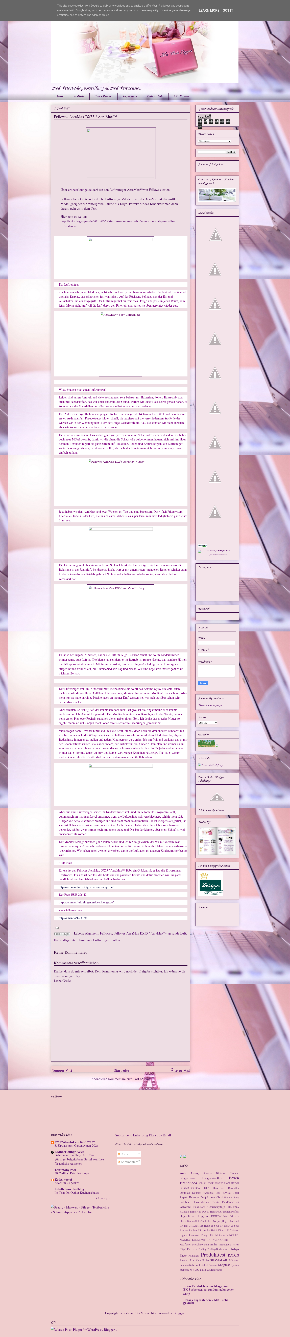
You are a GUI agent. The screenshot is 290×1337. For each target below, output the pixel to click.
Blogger (179, 1313)
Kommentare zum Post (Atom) (129, 1078)
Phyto (183, 1255)
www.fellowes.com (70, 910)
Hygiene (203, 1216)
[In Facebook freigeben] (65, 934)
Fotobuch (185, 1202)
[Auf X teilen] (61, 934)
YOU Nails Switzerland (207, 1269)
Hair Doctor (203, 1211)
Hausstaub (84, 940)
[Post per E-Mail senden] (56, 927)
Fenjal (204, 1197)
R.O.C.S (233, 1255)
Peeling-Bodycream (217, 1249)
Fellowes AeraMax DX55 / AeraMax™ (140, 933)
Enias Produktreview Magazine (205, 1286)
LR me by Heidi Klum (211, 1230)
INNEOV (216, 1216)
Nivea (236, 1244)
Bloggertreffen (212, 1178)
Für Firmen (181, 96)
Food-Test (216, 1197)
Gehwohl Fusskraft (192, 1207)
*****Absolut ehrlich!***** (75, 1142)
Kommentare (129, 1161)
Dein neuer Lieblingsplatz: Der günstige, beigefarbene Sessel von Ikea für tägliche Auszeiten (79, 1159)
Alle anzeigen (103, 1198)
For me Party (231, 1197)
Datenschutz (155, 96)
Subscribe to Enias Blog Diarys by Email (143, 1135)
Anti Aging (189, 1173)
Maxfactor (185, 1244)
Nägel (183, 1249)
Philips (234, 1249)
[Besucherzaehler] (206, 746)
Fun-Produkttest (230, 1202)
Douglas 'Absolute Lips (206, 1192)
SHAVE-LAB (218, 1260)
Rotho (205, 1260)
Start (59, 96)
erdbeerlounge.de (80, 189)
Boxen (234, 1177)
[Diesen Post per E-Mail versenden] (55, 934)
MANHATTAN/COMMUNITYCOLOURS (204, 1239)
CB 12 (203, 1183)
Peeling (202, 1249)
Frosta (215, 1202)
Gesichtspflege (216, 1207)
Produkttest (213, 1254)
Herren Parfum (231, 1211)
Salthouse (234, 1260)
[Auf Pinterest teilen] (68, 934)
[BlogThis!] (58, 934)
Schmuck (195, 1265)
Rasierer (184, 1260)
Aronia (207, 1173)
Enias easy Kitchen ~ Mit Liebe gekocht (205, 1301)
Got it (228, 10)
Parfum (192, 1249)
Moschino (197, 1244)
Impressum (130, 96)
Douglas (185, 1193)
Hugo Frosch (188, 1216)
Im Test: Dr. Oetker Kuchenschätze (77, 1192)
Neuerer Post (61, 1070)
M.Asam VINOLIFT (227, 1235)
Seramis (213, 1265)
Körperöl (234, 1221)
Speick (235, 1265)
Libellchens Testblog (69, 1189)
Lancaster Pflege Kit (201, 1235)
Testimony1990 (65, 1169)
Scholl (205, 1265)
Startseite (121, 1070)
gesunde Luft (177, 933)
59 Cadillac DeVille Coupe (72, 1173)
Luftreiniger (101, 940)
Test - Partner (103, 96)
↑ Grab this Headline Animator (217, 555)
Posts (124, 1154)
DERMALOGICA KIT (194, 1188)
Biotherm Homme (227, 1173)
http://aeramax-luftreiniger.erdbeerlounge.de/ (86, 887)
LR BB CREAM (189, 1225)
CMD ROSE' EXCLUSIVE (223, 1183)
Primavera (193, 1255)
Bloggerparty (188, 1178)
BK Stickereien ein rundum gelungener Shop (208, 1291)
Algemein (91, 933)
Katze (208, 1221)
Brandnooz (189, 1182)
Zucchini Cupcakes (67, 1183)
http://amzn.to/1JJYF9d (73, 918)
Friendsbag (201, 1202)
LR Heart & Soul (209, 1225)
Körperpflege (220, 1221)
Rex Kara (195, 1260)
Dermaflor (233, 1188)
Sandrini (184, 1265)
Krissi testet (63, 1179)
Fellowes (106, 933)
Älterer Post (180, 1070)
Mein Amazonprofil (210, 705)
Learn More (209, 10)
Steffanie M (186, 1269)
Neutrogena (225, 1244)
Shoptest (224, 1264)
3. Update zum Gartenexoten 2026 (77, 1145)
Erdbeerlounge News (69, 1151)
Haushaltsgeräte (65, 940)
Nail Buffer (210, 1244)
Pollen (115, 940)
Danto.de (218, 1188)
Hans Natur (216, 1211)
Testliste (78, 96)
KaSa (201, 1221)
